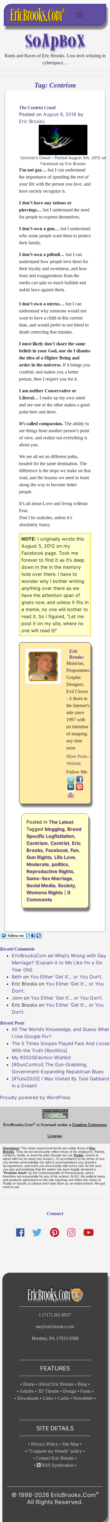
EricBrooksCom (29, 955)
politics (60, 864)
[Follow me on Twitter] (37, 1233)
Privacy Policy (44, 1444)
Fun (74, 850)
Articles (26, 1391)
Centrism (37, 843)
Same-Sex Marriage (49, 878)
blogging (55, 829)
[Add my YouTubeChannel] (88, 1233)
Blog (82, 1384)
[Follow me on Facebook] (20, 1233)
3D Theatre (48, 1391)
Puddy (79, 1155)
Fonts (85, 1391)
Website (73, 763)
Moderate (37, 864)
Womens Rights (44, 892)
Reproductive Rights (49, 871)
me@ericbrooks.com (55, 1326)
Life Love (64, 857)
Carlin (63, 1398)
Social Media (40, 885)
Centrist (59, 843)
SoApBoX (55, 40)
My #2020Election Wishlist (41, 1057)
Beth (17, 977)
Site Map (70, 1444)
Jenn (17, 998)
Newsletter (83, 1398)
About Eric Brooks (56, 1384)
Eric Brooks (32, 121)
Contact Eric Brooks (55, 1458)
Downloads (28, 1398)
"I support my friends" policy (55, 1451)
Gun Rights (39, 857)
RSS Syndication (57, 1465)
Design (69, 1391)
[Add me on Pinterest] (54, 1233)
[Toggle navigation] (80, 15)
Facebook (56, 850)
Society (66, 885)
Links (48, 1398)
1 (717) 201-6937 (55, 1314)
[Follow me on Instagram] (71, 1233)
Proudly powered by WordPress (35, 1097)
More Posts (76, 756)
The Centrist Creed (37, 107)
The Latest (61, 822)
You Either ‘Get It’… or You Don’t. (66, 977)
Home (29, 1384)
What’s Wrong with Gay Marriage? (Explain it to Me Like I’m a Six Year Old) (59, 963)
